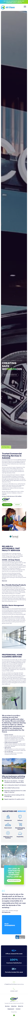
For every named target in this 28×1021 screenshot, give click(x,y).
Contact (18, 1009)
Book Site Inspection (14, 880)
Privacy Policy (14, 1012)
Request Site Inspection (10, 375)
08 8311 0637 (14, 991)
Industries (13, 1006)
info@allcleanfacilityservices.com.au (14, 984)
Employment (11, 1009)
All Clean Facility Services (14, 1003)
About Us (20, 1006)
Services (7, 1006)
